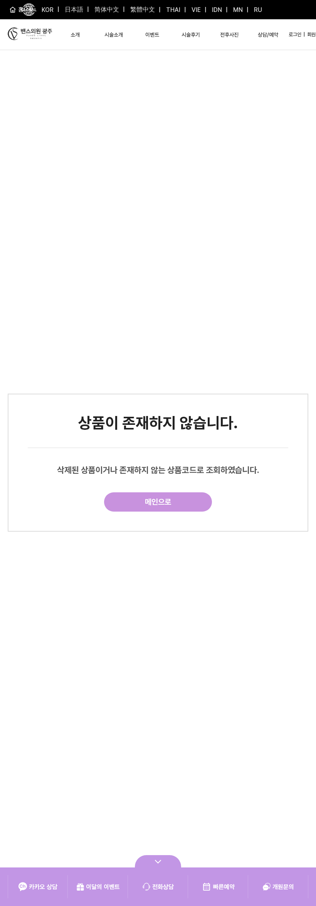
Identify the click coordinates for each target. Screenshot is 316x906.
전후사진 (229, 35)
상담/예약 (268, 35)
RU (257, 9)
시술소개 (113, 35)
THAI (172, 9)
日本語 (73, 9)
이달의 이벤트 (103, 887)
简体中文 (106, 9)
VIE (195, 9)
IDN (216, 9)
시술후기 (191, 35)
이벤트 (152, 35)
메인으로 (158, 502)
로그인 (295, 34)
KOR (48, 9)
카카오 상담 (43, 887)
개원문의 (283, 887)
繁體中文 (142, 9)
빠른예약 (224, 887)
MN (237, 9)
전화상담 (163, 887)
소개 (75, 35)
